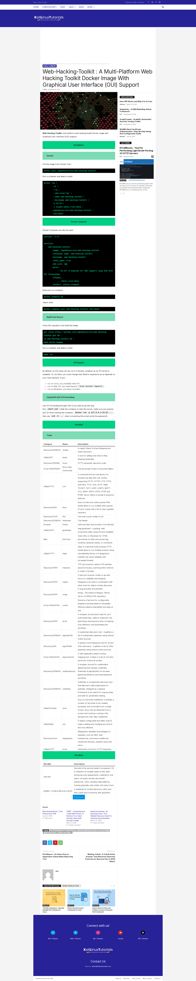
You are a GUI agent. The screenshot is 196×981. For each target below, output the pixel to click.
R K (45, 89)
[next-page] (114, 886)
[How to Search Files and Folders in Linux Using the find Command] (103, 897)
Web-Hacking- (65, 832)
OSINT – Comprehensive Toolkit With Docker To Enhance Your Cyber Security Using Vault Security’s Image (75, 815)
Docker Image (57, 830)
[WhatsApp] (60, 842)
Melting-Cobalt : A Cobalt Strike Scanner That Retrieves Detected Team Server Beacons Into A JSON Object (100, 857)
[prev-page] (111, 886)
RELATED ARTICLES (51, 886)
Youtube (120, 938)
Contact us (157, 978)
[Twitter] (50, 842)
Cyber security (49, 7)
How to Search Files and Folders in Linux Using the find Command (102, 910)
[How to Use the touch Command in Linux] (78, 897)
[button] (162, 7)
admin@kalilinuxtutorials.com (101, 966)
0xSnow (122, 104)
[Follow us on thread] (143, 932)
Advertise (126, 978)
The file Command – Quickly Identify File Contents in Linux (53, 910)
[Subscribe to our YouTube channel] (159, 2)
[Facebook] (45, 842)
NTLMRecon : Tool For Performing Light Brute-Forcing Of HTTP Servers (136, 151)
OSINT (62, 7)
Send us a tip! (136, 978)
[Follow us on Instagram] (156, 2)
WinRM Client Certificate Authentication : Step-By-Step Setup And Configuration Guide (135, 131)
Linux (71, 7)
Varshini (122, 136)
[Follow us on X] (148, 2)
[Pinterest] (55, 842)
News (81, 7)
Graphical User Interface (78, 830)
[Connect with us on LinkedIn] (152, 2)
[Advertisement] (98, 44)
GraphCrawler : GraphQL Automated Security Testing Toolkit (135, 120)
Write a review (147, 978)
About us (118, 978)
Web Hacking (50, 832)
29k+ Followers (98, 938)
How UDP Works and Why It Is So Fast (136, 101)
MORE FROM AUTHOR (71, 886)
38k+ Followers (143, 938)
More (90, 7)
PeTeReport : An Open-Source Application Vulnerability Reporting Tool (58, 856)
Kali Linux (50, 63)
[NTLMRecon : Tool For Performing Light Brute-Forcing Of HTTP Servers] (137, 170)
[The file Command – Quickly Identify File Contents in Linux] (54, 897)
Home (36, 7)
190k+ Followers (75, 938)
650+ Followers (53, 938)
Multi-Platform (101, 830)
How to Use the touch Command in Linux (75, 909)
